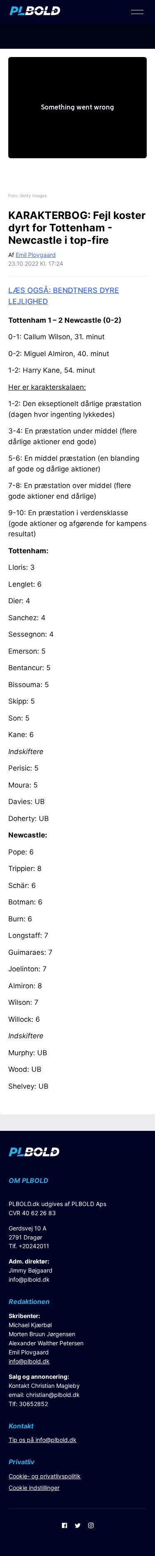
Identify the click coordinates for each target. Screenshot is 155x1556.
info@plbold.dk (29, 1279)
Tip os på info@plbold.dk (42, 1439)
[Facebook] (64, 1526)
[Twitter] (77, 1526)
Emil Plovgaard (36, 254)
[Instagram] (91, 1526)
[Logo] (35, 13)
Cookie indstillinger (34, 1487)
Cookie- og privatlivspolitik (45, 1476)
